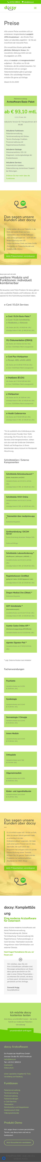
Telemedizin (8, 1104)
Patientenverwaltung (12, 1090)
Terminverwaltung (11, 1093)
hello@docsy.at (10, 1059)
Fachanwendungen (11, 1099)
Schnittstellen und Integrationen (16, 1107)
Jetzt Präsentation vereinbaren (20, 256)
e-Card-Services (10, 1101)
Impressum (8, 1065)
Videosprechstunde (11, 1113)
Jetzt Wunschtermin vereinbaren (19, 1142)
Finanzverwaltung (11, 1096)
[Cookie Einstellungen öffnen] (3, 1159)
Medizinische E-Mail (11, 1110)
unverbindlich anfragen (20, 1030)
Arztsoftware (14, 101)
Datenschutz (9, 1068)
